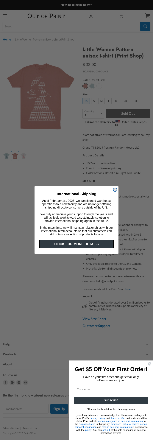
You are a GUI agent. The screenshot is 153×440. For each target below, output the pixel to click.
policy (88, 430)
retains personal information (117, 427)
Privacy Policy (97, 418)
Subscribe (111, 400)
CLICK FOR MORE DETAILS (76, 244)
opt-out (106, 430)
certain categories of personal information (120, 421)
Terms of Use (118, 418)
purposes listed (87, 424)
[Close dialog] (115, 190)
